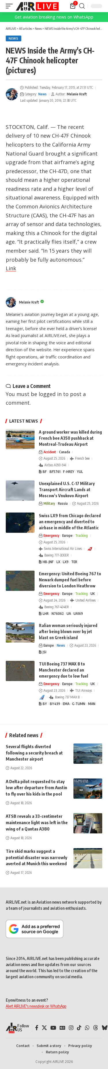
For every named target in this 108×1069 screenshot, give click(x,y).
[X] (44, 1027)
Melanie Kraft (77, 94)
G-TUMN (78, 704)
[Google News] (62, 1027)
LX (58, 562)
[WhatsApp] (87, 1027)
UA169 (78, 613)
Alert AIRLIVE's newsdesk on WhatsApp (36, 1006)
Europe (67, 535)
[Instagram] (71, 1027)
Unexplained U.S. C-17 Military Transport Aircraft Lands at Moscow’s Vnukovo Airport (67, 489)
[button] (11, 6)
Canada (64, 452)
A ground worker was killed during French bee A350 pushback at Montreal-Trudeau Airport (70, 438)
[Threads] (96, 1027)
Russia (63, 503)
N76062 (58, 613)
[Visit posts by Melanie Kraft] (12, 94)
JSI (44, 652)
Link (11, 268)
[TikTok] (79, 1027)
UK (92, 593)
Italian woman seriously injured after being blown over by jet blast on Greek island (68, 631)
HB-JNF (48, 562)
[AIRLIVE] (37, 6)
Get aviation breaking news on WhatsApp (54, 17)
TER (74, 562)
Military (49, 503)
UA (69, 613)
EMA (66, 704)
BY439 (55, 704)
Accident (49, 452)
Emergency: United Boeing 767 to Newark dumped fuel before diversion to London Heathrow (70, 579)
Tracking (81, 535)
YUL (80, 471)
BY (45, 704)
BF (45, 471)
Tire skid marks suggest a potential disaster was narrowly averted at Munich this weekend (36, 857)
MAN (91, 704)
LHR (46, 613)
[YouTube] (53, 1027)
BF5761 (55, 471)
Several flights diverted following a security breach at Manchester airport (34, 753)
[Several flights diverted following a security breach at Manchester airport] (87, 754)
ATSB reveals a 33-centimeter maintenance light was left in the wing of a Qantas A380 (37, 822)
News (13, 38)
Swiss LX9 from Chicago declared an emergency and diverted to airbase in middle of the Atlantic (70, 521)
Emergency (51, 535)
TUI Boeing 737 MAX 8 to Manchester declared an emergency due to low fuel (63, 669)
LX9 (66, 562)
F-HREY (68, 471)
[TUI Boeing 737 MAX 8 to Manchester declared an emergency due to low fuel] (20, 671)
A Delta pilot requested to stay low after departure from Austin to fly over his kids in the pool (36, 788)
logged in (50, 394)
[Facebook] (37, 1027)
